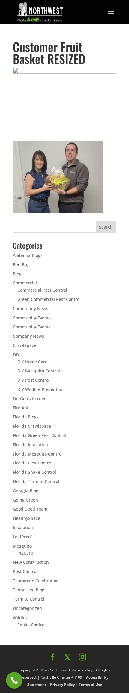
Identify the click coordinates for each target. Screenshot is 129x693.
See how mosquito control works (64, 483)
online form (47, 410)
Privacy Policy (64, 496)
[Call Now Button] (14, 680)
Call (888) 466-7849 (64, 467)
